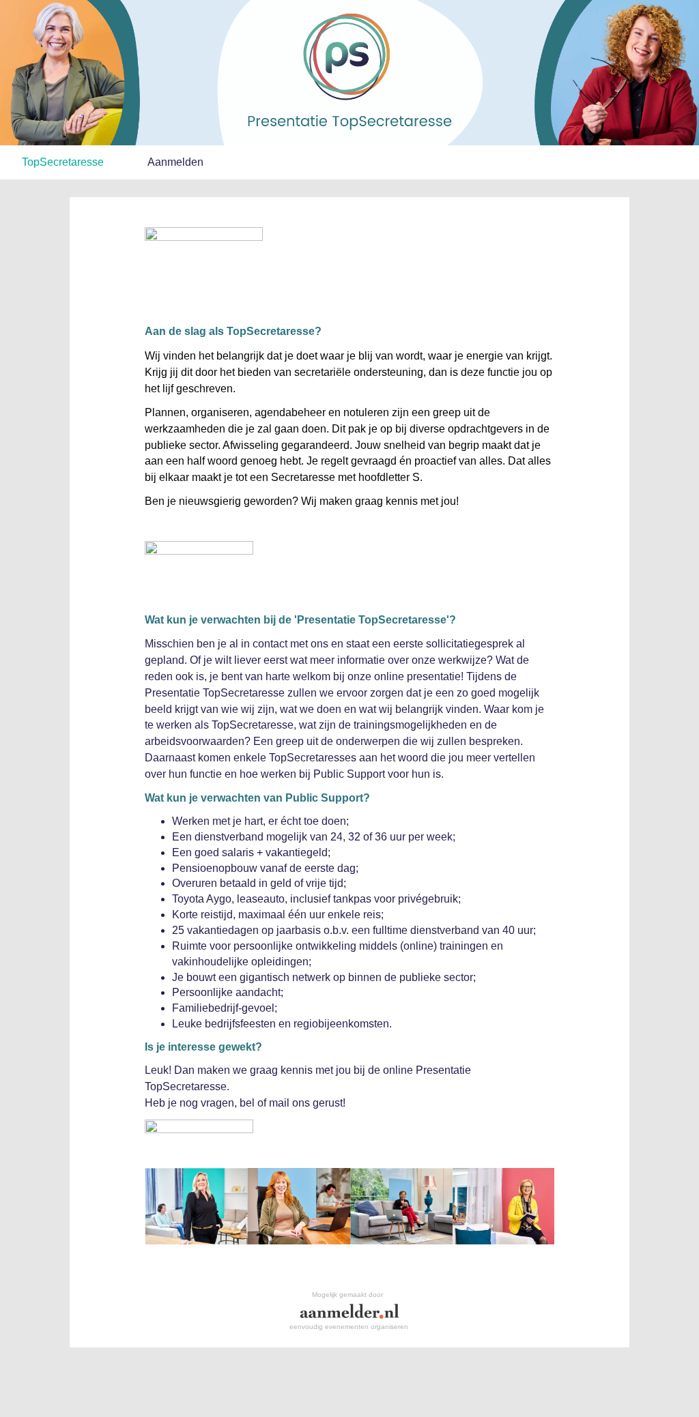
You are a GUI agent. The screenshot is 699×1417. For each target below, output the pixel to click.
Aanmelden (175, 162)
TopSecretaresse (63, 162)
